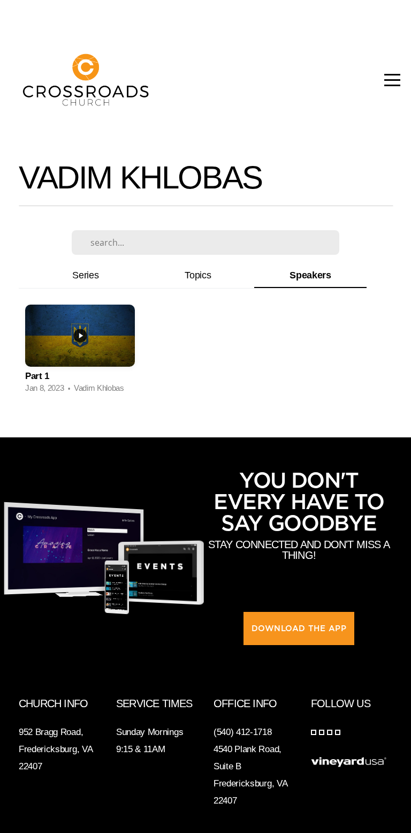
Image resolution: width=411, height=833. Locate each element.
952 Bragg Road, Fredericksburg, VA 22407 (55, 749)
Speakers (310, 275)
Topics (198, 275)
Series (85, 275)
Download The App (299, 628)
